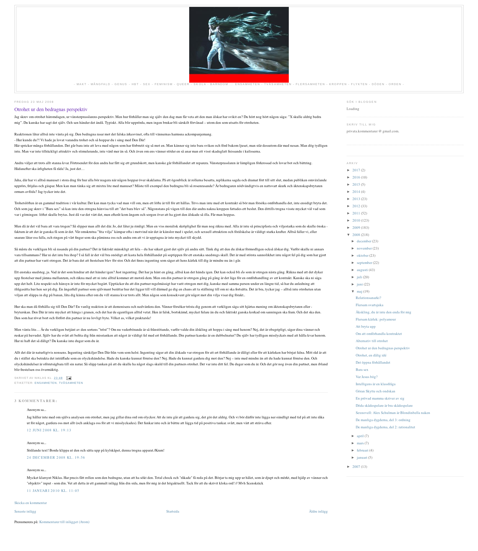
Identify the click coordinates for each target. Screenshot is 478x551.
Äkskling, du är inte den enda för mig (383, 311)
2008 (356, 234)
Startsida (172, 511)
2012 (356, 205)
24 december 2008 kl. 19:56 (56, 457)
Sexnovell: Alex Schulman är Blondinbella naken (393, 412)
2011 (356, 213)
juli (360, 276)
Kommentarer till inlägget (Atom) (64, 521)
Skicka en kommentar (30, 502)
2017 (356, 169)
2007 (356, 466)
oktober (363, 255)
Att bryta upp (366, 326)
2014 (356, 191)
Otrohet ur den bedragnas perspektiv (50, 109)
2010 (356, 220)
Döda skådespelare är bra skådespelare (384, 405)
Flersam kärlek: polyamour (376, 319)
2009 (356, 227)
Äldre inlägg (318, 511)
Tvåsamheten (71, 382)
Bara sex (362, 369)
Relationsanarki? (368, 297)
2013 (356, 198)
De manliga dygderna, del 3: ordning (383, 419)
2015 (356, 184)
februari (363, 450)
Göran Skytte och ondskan (375, 391)
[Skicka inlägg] (68, 377)
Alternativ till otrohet (372, 340)
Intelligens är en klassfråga (376, 383)
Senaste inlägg (25, 511)
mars (361, 442)
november (365, 248)
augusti (363, 269)
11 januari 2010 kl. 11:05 (53, 490)
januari (362, 457)
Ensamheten (46, 382)
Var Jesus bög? (367, 376)
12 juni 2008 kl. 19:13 (49, 429)
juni (360, 284)
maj (360, 291)
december (364, 240)
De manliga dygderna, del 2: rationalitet (385, 426)
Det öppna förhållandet (373, 362)
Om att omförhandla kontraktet (379, 333)
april (361, 435)
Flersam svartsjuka (369, 304)
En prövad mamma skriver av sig (380, 398)
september (365, 262)
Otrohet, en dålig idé (371, 355)
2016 (356, 177)
